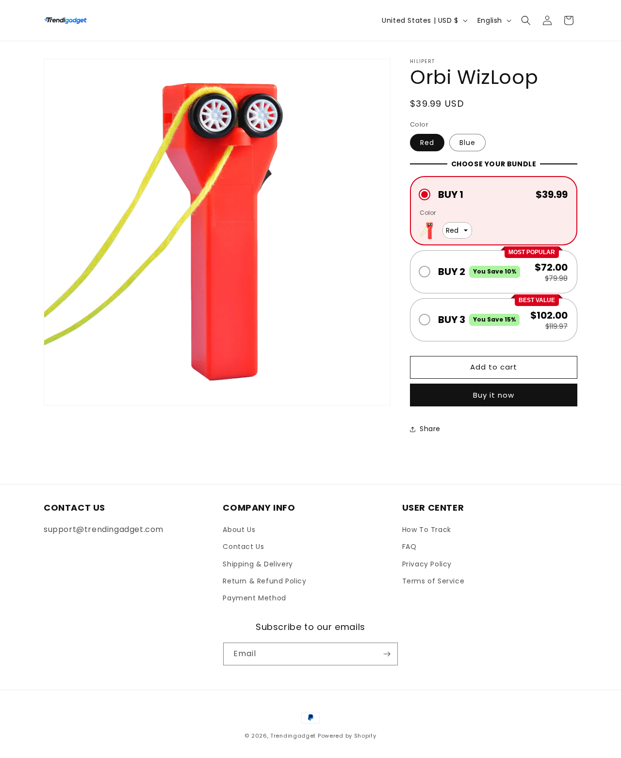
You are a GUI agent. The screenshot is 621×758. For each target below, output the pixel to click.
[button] (526, 20)
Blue (467, 142)
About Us (239, 529)
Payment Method (254, 598)
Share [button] (430, 429)
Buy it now (493, 395)
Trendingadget (293, 736)
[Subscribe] (386, 654)
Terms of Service (433, 581)
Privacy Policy (427, 564)
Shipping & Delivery (258, 564)
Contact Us (243, 546)
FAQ (409, 546)
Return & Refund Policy (264, 581)
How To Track (426, 529)
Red (427, 142)
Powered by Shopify (347, 736)
